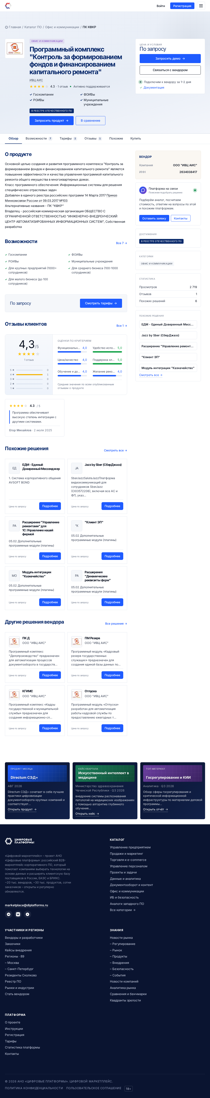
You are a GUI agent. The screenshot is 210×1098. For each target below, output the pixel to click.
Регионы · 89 (14, 956)
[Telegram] (8, 914)
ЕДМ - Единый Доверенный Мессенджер (41, 467)
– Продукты (118, 956)
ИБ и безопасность (124, 897)
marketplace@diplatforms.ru (26, 905)
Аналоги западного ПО (127, 904)
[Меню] (201, 6)
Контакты (180, 218)
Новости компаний (124, 981)
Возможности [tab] (38, 138)
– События (118, 975)
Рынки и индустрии (19, 988)
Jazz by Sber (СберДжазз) (103, 465)
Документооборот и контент (131, 885)
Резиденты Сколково (21, 975)
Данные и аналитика (125, 879)
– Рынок (116, 950)
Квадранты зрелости (125, 1000)
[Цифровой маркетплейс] (52, 841)
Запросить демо (170, 58)
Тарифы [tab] (68, 138)
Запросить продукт (51, 120)
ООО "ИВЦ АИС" (185, 165)
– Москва (12, 963)
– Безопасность (122, 969)
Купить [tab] (135, 138)
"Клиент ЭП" (94, 522)
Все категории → (123, 910)
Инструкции (14, 1029)
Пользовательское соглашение (93, 1088)
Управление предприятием (130, 847)
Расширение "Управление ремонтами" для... (168, 346)
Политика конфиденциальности (34, 1088)
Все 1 (121, 325)
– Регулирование (122, 944)
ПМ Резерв (92, 638)
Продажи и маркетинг (126, 854)
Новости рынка (121, 938)
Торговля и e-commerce (128, 860)
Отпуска (91, 691)
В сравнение (90, 120)
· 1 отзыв (62, 86)
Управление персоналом (128, 866)
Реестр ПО (13, 981)
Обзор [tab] (13, 138)
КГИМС (27, 691)
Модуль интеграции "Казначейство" (36, 574)
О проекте (12, 1022)
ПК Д (25, 638)
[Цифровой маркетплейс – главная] (8, 5)
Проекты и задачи (123, 872)
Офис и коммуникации (62, 27)
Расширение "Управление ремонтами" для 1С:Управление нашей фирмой (40, 528)
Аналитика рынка (123, 988)
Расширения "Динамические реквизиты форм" (98, 576)
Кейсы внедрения (18, 950)
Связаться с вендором (170, 70)
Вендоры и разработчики (24, 938)
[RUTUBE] (27, 914)
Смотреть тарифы (101, 303)
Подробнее (50, 506)
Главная (15, 27)
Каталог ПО (33, 27)
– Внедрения (119, 963)
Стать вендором (17, 994)
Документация (154, 87)
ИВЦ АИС (36, 80)
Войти (161, 6)
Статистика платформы (22, 1047)
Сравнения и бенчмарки (128, 994)
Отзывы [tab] (92, 138)
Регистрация (182, 6)
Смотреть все (115, 450)
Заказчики (12, 944)
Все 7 (121, 243)
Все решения (116, 623)
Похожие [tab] (116, 138)
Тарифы (10, 1041)
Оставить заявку (154, 218)
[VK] (18, 914)
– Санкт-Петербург (19, 969)
